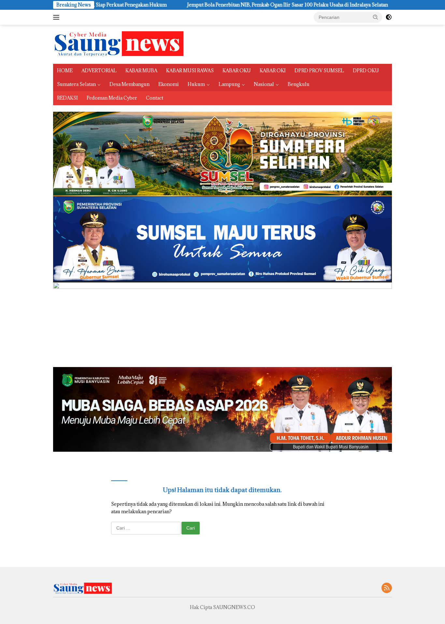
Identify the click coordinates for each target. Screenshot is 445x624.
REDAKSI (67, 98)
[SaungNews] (118, 44)
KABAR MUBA (141, 70)
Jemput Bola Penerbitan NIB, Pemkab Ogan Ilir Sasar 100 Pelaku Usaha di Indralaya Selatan (252, 5)
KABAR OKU (237, 70)
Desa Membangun (129, 84)
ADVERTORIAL (99, 70)
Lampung (229, 84)
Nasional (264, 84)
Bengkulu (298, 84)
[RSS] (386, 588)
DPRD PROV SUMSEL (319, 70)
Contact (154, 98)
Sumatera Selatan (76, 84)
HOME (65, 70)
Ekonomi (168, 84)
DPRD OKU (366, 70)
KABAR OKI (273, 70)
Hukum (196, 84)
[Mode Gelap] (388, 17)
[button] (375, 17)
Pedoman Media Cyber (112, 98)
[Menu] (57, 17)
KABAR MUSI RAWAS (190, 70)
